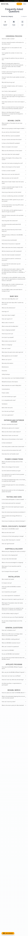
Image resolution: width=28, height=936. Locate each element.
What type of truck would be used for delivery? (11, 566)
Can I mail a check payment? (9, 91)
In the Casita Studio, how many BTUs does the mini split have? (13, 205)
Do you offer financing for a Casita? (11, 540)
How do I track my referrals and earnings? (13, 679)
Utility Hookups (6, 374)
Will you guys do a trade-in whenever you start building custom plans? (12, 285)
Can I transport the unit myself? (10, 571)
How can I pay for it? (7, 319)
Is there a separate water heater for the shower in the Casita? (12, 187)
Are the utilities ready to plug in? (10, 613)
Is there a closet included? (8, 170)
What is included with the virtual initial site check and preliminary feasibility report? (13, 107)
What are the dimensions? (8, 308)
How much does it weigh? (8, 315)
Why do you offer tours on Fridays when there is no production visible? (12, 634)
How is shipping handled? (8, 330)
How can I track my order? (8, 701)
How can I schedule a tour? (9, 630)
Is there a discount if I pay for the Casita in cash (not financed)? (13, 72)
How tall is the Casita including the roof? (12, 163)
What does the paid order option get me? (12, 352)
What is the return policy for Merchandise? (13, 705)
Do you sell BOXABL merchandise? (10, 654)
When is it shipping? (7, 344)
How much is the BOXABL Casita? (10, 529)
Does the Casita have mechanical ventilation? (13, 512)
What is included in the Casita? (10, 147)
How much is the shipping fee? (10, 555)
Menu (24, 3)
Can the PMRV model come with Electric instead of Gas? (12, 290)
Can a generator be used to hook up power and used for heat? (13, 475)
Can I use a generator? (7, 415)
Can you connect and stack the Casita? (12, 139)
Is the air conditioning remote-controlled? (13, 196)
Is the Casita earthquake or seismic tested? (13, 499)
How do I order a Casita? (8, 38)
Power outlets (5, 393)
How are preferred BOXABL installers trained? (11, 587)
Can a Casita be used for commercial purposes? (11, 259)
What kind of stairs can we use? (10, 435)
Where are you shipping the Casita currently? (13, 551)
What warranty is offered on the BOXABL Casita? (12, 235)
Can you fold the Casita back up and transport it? (11, 264)
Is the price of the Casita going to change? (13, 536)
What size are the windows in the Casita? (12, 439)
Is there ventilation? (7, 443)
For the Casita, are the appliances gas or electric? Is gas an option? (12, 210)
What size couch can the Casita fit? (11, 174)
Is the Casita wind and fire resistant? (11, 503)
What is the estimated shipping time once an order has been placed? (13, 697)
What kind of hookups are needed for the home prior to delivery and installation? (12, 609)
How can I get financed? (8, 543)
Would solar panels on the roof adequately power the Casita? (13, 490)
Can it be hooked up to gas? (9, 396)
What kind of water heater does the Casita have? (13, 182)
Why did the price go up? (8, 82)
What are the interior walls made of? (11, 431)
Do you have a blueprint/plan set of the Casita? (12, 621)
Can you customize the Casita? (10, 424)
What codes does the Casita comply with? (12, 247)
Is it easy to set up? (7, 583)
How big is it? (5, 311)
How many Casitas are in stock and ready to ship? (13, 102)
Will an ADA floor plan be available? (11, 136)
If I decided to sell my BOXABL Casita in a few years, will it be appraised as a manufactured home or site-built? (13, 279)
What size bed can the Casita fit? (10, 178)
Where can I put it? (7, 359)
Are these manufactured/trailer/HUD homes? (11, 225)
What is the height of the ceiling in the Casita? (12, 158)
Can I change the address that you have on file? (13, 58)
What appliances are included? (10, 356)
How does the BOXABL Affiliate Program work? (12, 667)
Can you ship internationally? (9, 559)
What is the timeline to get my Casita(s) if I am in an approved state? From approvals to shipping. (13, 96)
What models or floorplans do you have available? (12, 123)
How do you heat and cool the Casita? (11, 192)
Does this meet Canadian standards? (11, 255)
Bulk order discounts (7, 407)
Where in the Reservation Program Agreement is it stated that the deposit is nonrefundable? (12, 114)
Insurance (4, 370)
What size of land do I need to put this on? (13, 599)
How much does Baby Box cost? (10, 299)
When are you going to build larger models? (13, 128)
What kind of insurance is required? (11, 244)
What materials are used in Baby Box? (11, 385)
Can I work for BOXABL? (8, 650)
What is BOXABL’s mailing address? (11, 639)
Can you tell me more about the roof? (11, 450)
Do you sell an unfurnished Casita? (11, 132)
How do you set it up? (7, 333)
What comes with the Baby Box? (10, 326)
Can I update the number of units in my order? (12, 53)
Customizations (6, 389)
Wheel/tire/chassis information (10, 381)
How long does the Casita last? (10, 220)
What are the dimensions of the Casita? (12, 150)
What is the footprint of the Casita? (11, 167)
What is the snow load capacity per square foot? (13, 507)
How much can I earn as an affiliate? (11, 676)
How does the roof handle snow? (10, 454)
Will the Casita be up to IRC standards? (12, 251)
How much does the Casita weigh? (10, 154)
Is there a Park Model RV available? (11, 143)
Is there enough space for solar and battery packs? (13, 485)
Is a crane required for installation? (11, 595)
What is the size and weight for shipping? (12, 562)
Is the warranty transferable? (9, 240)
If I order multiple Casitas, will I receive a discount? (12, 86)
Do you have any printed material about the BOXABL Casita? (13, 658)
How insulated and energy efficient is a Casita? (12, 516)
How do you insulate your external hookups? (13, 521)
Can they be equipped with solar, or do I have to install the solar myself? (13, 480)
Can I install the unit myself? (9, 592)
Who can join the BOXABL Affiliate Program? (13, 672)
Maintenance (5, 367)
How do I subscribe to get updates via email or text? (13, 77)
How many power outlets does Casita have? (13, 446)
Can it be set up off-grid (8, 411)
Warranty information (7, 363)
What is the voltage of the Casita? (10, 467)
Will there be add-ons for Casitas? (10, 428)
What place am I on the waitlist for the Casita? (12, 48)
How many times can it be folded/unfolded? (13, 378)
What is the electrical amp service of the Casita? (12, 462)
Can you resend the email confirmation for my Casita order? (13, 43)
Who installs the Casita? (8, 579)
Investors (19, 3)
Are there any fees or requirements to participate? (11, 684)
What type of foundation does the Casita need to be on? (12, 603)
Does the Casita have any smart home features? (11, 230)
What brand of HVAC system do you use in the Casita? (13, 200)
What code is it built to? (8, 322)
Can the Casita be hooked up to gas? (11, 470)
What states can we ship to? (9, 341)
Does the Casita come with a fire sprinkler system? (13, 216)
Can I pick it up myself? (8, 337)
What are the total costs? (8, 532)
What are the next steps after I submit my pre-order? (12, 303)
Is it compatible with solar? (9, 400)
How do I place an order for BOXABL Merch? (13, 692)
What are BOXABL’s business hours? (11, 643)
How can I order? (6, 348)
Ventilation (4, 404)
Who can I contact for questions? (10, 646)
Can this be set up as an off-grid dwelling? (13, 617)
